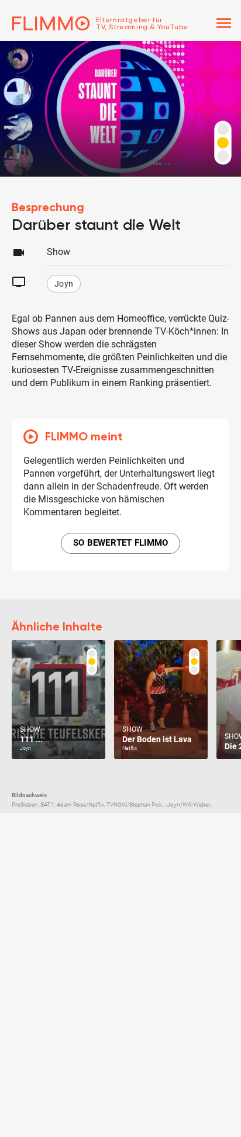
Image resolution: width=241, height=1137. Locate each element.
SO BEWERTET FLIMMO (120, 543)
